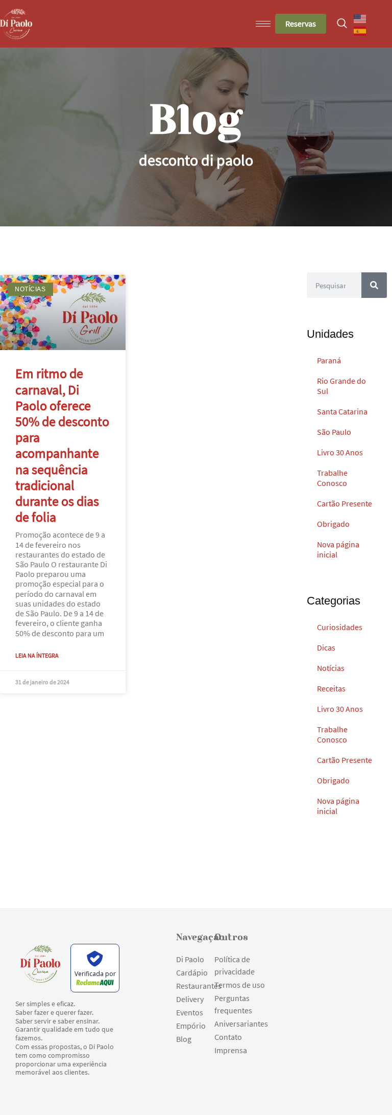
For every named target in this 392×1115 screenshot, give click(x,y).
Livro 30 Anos (340, 452)
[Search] (374, 285)
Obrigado (333, 524)
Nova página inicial (338, 549)
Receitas (331, 688)
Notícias (331, 668)
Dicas (326, 647)
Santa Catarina (342, 411)
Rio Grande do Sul (341, 386)
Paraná (329, 360)
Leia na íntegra (37, 655)
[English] (360, 18)
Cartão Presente (344, 503)
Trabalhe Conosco (332, 478)
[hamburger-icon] (263, 24)
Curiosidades (339, 627)
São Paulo (334, 432)
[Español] (360, 30)
